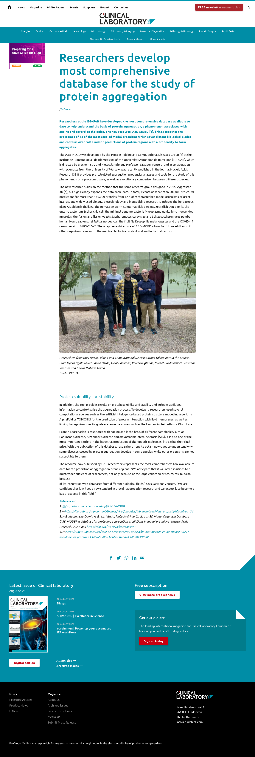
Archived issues (58, 705)
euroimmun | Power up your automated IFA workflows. (84, 630)
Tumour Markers (135, 39)
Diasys (61, 603)
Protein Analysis (207, 31)
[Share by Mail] (142, 557)
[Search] (247, 7)
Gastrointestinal (58, 31)
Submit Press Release (62, 722)
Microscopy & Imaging (123, 31)
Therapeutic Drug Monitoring (105, 39)
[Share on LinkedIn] (134, 557)
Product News (18, 705)
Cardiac (40, 31)
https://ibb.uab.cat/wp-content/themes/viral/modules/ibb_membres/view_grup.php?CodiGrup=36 (129, 511)
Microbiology (98, 31)
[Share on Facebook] (111, 557)
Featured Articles (20, 699)
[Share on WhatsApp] (127, 557)
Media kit (54, 716)
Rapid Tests (228, 31)
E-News (67, 109)
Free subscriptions (60, 711)
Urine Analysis (157, 39)
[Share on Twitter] (119, 557)
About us (54, 699)
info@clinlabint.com (189, 722)
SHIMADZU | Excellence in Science (80, 616)
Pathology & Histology (181, 31)
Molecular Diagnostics (152, 31)
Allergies (25, 31)
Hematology (79, 31)
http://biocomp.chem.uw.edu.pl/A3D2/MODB (94, 506)
